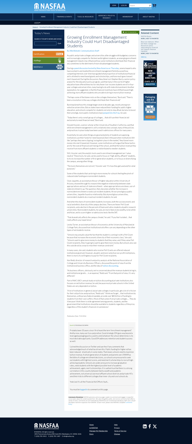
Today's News (42, 33)
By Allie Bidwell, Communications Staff (83, 51)
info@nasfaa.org (68, 436)
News (43, 17)
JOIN (114, 5)
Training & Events (64, 17)
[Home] (49, 7)
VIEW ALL (144, 57)
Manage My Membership (98, 431)
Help (116, 425)
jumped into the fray (111, 113)
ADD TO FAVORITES (130, 32)
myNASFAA (93, 428)
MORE (143, 38)
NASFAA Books (146, 36)
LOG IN (124, 5)
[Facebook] (149, 427)
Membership (128, 17)
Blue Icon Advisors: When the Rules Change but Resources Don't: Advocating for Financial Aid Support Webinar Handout (150, 46)
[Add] (123, 32)
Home (35, 27)
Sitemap (117, 434)
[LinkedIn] (145, 427)
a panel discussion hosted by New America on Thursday (96, 68)
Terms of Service (120, 431)
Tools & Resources (85, 17)
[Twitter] (155, 427)
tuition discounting (110, 266)
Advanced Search (145, 9)
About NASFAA (149, 17)
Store (91, 434)
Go (59, 43)
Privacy (117, 428)
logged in (84, 389)
